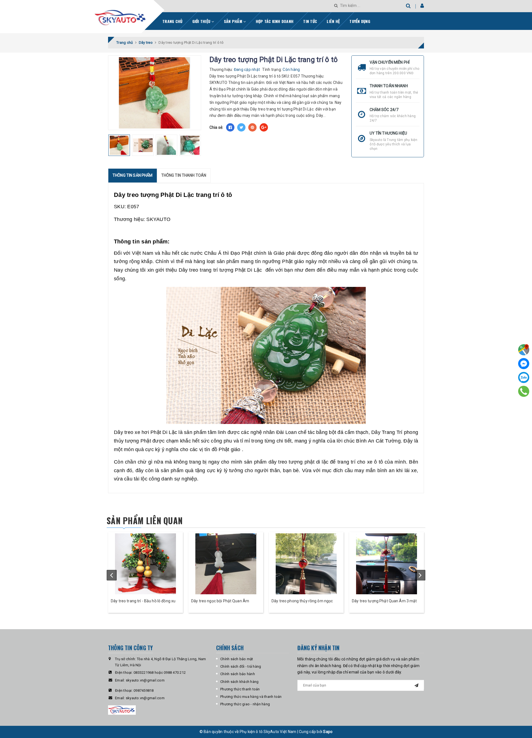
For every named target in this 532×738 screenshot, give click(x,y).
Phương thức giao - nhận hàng (245, 704)
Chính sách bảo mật (236, 659)
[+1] (264, 127)
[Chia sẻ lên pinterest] (252, 127)
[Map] (523, 349)
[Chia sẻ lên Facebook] (230, 127)
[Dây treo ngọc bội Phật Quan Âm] (225, 564)
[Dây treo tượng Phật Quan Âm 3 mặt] (386, 564)
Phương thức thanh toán (240, 689)
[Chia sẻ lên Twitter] (241, 127)
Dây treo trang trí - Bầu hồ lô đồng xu (143, 601)
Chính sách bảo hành (237, 674)
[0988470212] (523, 391)
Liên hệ (333, 21)
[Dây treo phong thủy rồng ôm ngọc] (306, 564)
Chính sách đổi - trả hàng (240, 666)
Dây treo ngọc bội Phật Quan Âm (220, 601)
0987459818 (144, 690)
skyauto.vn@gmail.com (145, 680)
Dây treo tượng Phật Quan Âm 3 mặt (384, 601)
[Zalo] (523, 377)
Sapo (327, 731)
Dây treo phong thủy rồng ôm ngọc (302, 601)
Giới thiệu (202, 21)
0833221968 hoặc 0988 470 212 (160, 672)
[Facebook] (523, 363)
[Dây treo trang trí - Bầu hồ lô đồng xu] (145, 564)
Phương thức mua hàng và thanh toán (251, 697)
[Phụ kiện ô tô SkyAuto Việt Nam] (135, 15)
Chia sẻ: (216, 127)
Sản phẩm (233, 21)
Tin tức (310, 21)
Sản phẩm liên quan (145, 520)
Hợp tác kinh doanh (275, 21)
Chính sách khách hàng (239, 682)
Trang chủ (172, 21)
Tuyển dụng (359, 21)
